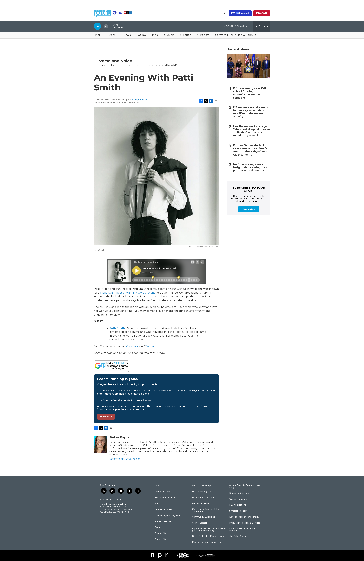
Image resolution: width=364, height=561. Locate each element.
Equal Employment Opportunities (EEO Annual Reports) (209, 529)
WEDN (109, 507)
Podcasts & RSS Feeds (203, 498)
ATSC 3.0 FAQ (123, 512)
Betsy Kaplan (140, 99)
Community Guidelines (203, 517)
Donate (262, 13)
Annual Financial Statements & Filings (244, 486)
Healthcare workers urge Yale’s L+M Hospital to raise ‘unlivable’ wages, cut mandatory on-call (251, 131)
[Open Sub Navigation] (105, 35)
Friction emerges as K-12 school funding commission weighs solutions (249, 93)
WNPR (113, 509)
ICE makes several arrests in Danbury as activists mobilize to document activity (250, 112)
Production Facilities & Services (244, 523)
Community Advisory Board (168, 515)
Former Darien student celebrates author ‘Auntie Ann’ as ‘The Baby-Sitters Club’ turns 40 (250, 150)
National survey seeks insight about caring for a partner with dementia (250, 167)
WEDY (123, 507)
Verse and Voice (115, 60)
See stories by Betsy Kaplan (124, 458)
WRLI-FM (128, 509)
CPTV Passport (199, 523)
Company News (163, 492)
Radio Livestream (201, 503)
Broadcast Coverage (239, 493)
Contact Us (160, 533)
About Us (159, 486)
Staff (157, 503)
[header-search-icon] (224, 13)
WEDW (116, 507)
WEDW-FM (104, 509)
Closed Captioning (238, 499)
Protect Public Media (230, 35)
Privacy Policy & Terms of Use (207, 542)
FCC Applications (237, 505)
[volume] (106, 26)
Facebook (132, 346)
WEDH (102, 507)
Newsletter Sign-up (201, 492)
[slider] (110, 26)
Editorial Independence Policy (244, 517)
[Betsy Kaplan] (100, 444)
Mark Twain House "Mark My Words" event (128, 292)
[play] (97, 26)
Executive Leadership (165, 498)
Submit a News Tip (201, 486)
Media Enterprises (164, 521)
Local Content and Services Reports (243, 529)
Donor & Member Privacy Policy (208, 536)
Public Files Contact (108, 512)
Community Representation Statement (206, 510)
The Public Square (238, 536)
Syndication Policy (238, 511)
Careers (158, 527)
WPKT (120, 509)
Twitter (149, 346)
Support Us (160, 539)
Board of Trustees (163, 509)
